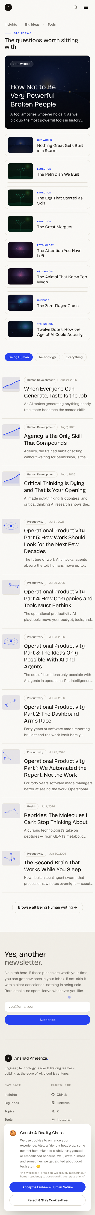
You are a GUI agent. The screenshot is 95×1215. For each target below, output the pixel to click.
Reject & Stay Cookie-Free (47, 1200)
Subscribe (48, 1020)
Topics (10, 1111)
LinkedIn (63, 1103)
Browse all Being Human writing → (47, 907)
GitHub (62, 1095)
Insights (11, 24)
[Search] (75, 7)
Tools (52, 24)
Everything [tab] (74, 357)
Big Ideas (32, 24)
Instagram (64, 1119)
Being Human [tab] (19, 357)
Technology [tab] (47, 357)
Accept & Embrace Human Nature (47, 1187)
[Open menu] (85, 7)
